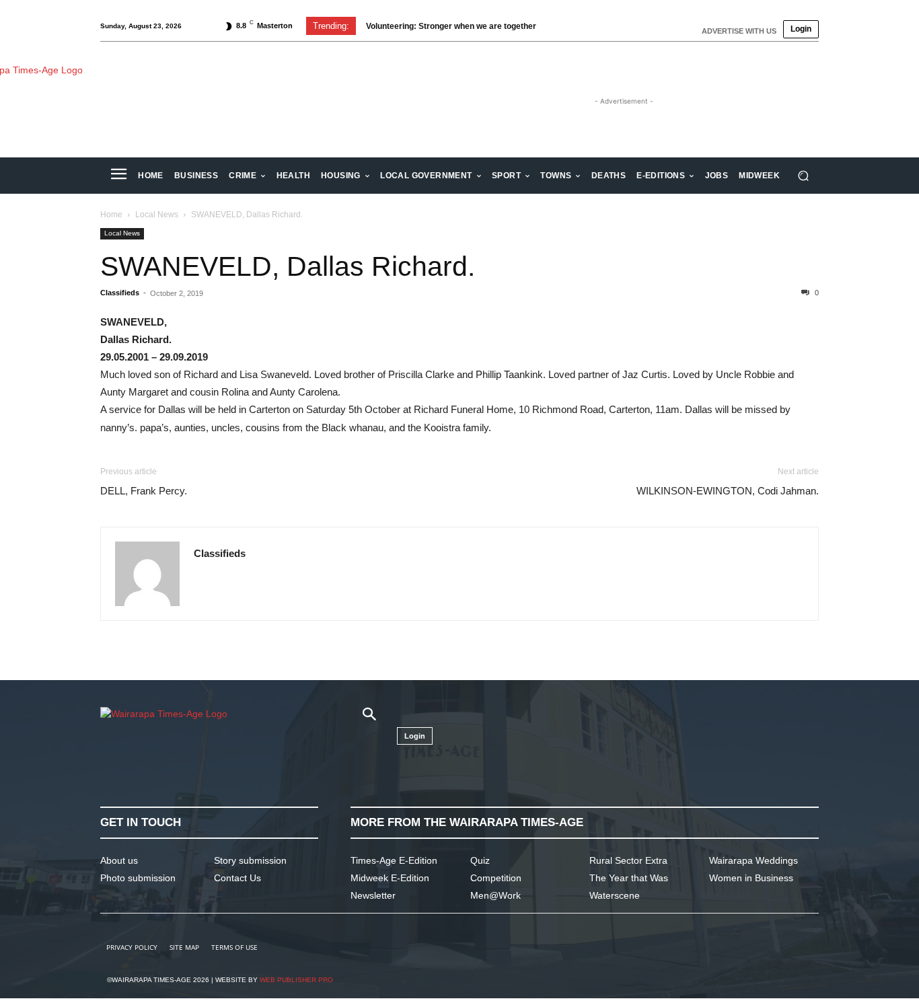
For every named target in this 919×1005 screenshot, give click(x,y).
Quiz (480, 860)
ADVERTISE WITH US (739, 31)
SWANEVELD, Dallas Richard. (287, 266)
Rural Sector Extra (628, 860)
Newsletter (373, 895)
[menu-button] (118, 175)
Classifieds (119, 293)
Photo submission (138, 877)
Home (111, 214)
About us (119, 860)
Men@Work (495, 895)
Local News (156, 214)
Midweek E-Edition (390, 877)
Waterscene (614, 895)
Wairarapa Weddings (753, 860)
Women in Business (751, 877)
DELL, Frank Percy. (143, 490)
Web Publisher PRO (296, 979)
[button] (803, 176)
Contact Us (237, 877)
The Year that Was (628, 877)
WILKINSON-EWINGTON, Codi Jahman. (727, 490)
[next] (583, 25)
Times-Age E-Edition (394, 860)
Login (801, 29)
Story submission (250, 860)
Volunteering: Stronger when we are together (451, 26)
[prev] (561, 25)
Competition (495, 877)
